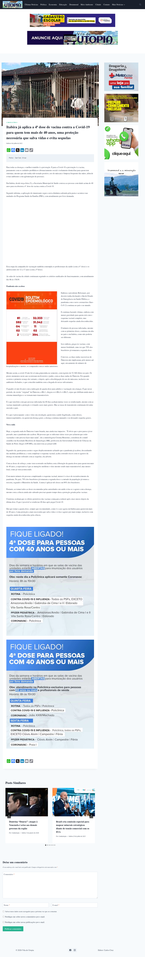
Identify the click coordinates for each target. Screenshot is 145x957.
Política (43, 4)
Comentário (9, 874)
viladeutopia (15, 833)
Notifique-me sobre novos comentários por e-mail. (25, 916)
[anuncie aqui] (72, 44)
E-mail (56, 905)
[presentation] (26, 802)
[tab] (45, 845)
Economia (53, 4)
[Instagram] (75, 950)
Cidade (98, 4)
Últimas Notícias (31, 4)
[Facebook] (70, 950)
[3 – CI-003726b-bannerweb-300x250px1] (121, 108)
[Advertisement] (50, 217)
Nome (7, 905)
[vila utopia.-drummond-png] (121, 179)
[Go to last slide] (9, 815)
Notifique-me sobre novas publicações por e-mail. (25, 922)
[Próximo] (91, 815)
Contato (106, 4)
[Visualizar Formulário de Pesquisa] (140, 5)
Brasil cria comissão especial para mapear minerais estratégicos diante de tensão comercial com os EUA (72, 827)
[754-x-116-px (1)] (72, 26)
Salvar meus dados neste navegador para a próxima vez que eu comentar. (31, 911)
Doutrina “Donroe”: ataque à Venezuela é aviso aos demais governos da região (23, 825)
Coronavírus (11, 122)
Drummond (73, 4)
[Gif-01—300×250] (121, 77)
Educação (63, 4)
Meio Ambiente (87, 4)
